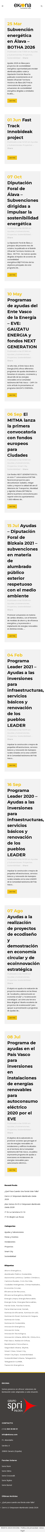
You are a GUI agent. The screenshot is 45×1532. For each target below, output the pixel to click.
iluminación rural (12, 1316)
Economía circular (13, 1288)
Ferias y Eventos (11, 1237)
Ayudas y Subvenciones (18, 231)
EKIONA (27, 1295)
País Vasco (9, 1341)
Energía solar (11, 1302)
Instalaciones (10, 1242)
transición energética (14, 1365)
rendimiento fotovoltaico (16, 1344)
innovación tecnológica (15, 1334)
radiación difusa (22, 1341)
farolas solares (23, 1306)
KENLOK (26, 1337)
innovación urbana (13, 1337)
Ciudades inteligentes (14, 1285)
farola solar (10, 1306)
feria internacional (13, 1309)
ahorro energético (13, 1271)
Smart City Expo (12, 1355)
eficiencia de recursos (15, 1292)
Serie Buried (7, 1485)
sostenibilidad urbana (14, 1358)
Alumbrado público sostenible (18, 1274)
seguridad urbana (13, 1348)
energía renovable (27, 1299)
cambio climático (32, 1278)
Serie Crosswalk (8, 1475)
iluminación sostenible (15, 1323)
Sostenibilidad (13, 58)
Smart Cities (10, 1351)
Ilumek (25, 1309)
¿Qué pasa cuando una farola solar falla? (22, 1191)
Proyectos (27, 55)
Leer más (12, 101)
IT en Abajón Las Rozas (14, 1217)
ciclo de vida (26, 1281)
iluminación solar (12, 1320)
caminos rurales (12, 1281)
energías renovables (27, 1302)
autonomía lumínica (14, 1278)
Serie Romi (6, 1466)
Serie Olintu (6, 1471)
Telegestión (30, 1358)
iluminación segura (29, 1316)
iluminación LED (31, 1313)
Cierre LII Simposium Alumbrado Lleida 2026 (20, 1507)
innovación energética (15, 1327)
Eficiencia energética (14, 1295)
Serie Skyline (7, 1480)
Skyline (25, 1348)
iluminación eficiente (14, 1313)
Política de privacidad (29, 1528)
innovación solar (12, 1330)
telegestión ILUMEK (13, 1362)
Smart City (22, 466)
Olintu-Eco (35, 1337)
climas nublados (32, 1285)
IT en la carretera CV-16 (15, 1212)
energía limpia (11, 1299)
